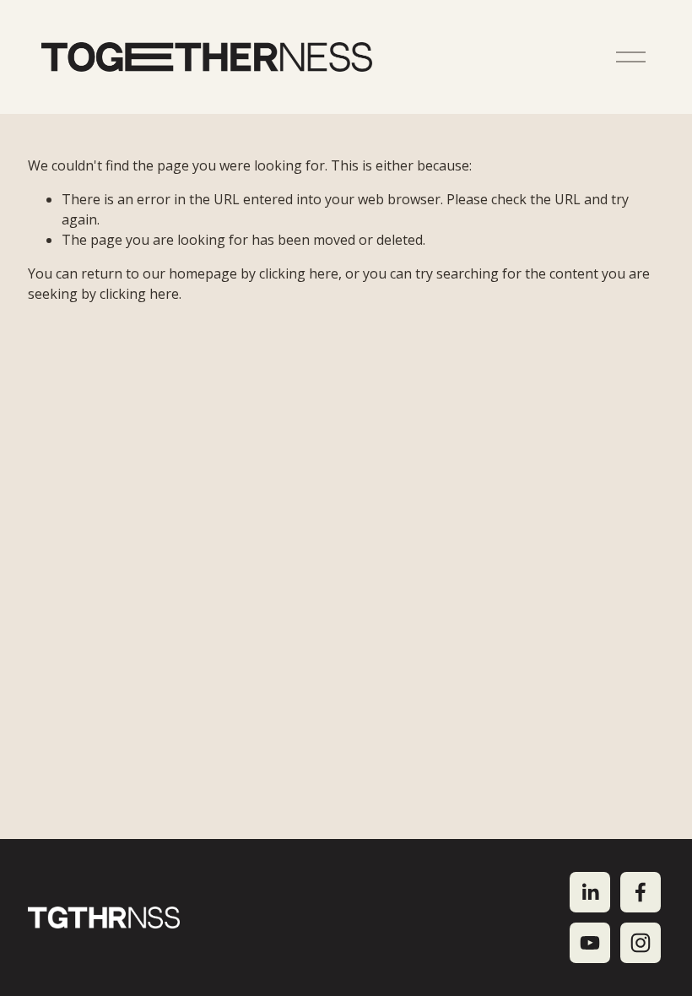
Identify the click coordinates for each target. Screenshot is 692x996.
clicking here (298, 273)
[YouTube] (590, 943)
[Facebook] (640, 892)
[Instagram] (640, 943)
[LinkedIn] (590, 892)
